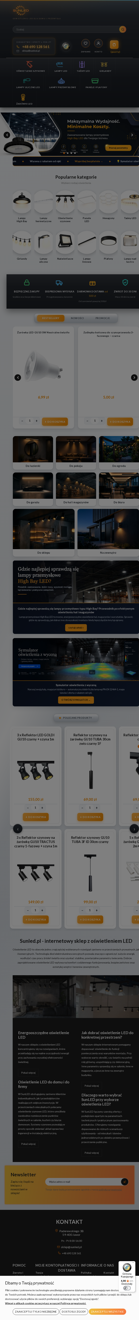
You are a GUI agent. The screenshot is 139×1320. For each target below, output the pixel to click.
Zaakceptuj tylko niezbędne (36, 1311)
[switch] (127, 1288)
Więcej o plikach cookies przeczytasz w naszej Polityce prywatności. (45, 1303)
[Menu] (133, 1263)
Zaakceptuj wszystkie (107, 1311)
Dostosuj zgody (74, 1311)
